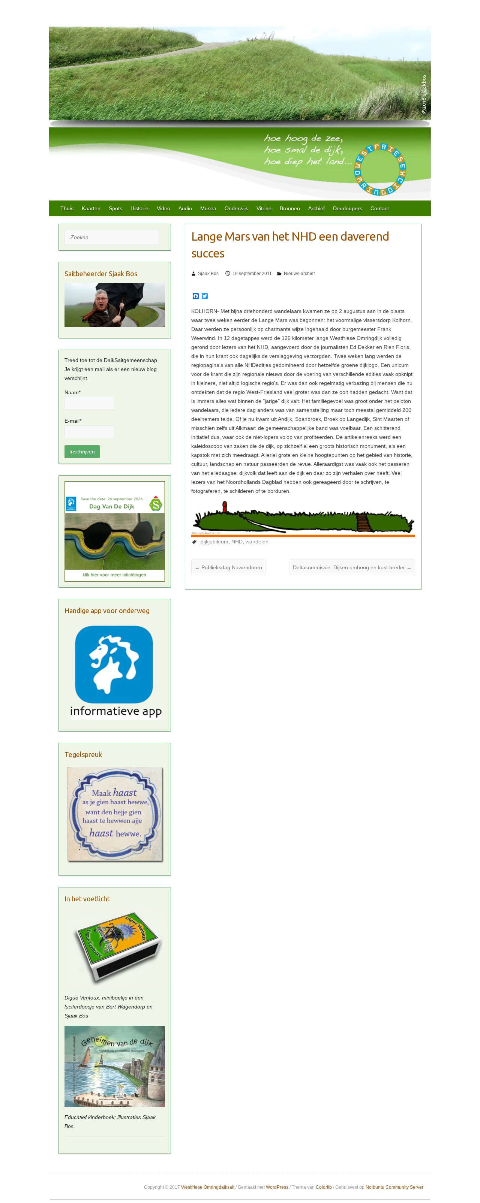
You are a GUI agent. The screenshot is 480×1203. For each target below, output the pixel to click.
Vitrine (264, 208)
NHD (237, 542)
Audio (185, 208)
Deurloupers (347, 208)
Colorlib (324, 1187)
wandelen (257, 542)
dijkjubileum (214, 542)
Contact (379, 208)
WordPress (277, 1187)
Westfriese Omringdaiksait (207, 1187)
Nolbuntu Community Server (394, 1187)
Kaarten (91, 208)
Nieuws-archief (299, 273)
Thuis (67, 208)
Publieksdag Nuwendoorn (228, 567)
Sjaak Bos (208, 273)
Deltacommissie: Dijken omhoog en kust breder (352, 567)
